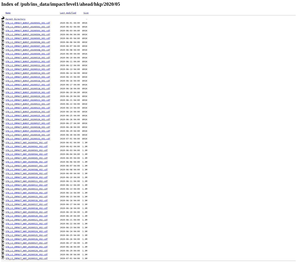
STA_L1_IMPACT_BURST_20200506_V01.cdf (28, 42)
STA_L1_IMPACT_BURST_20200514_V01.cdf (28, 73)
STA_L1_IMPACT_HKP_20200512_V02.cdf (27, 185)
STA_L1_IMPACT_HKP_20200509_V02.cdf (27, 173)
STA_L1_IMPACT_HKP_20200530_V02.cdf (27, 254)
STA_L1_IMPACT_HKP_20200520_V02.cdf (27, 216)
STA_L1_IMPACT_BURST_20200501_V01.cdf (28, 23)
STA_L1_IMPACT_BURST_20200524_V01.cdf (28, 112)
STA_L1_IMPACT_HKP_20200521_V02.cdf (27, 220)
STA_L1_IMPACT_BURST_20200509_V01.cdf (28, 54)
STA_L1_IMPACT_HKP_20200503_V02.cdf (27, 150)
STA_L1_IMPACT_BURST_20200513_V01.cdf (28, 69)
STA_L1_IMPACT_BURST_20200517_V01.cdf (28, 85)
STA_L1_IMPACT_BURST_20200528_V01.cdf (28, 127)
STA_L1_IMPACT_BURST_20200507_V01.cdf (28, 46)
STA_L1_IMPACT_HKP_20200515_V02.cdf (27, 197)
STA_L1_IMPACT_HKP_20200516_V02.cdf (27, 200)
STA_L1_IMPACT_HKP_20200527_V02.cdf (27, 243)
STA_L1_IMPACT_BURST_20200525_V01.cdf (28, 115)
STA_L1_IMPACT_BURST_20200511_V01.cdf (28, 61)
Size (86, 13)
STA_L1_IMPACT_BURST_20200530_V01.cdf (28, 135)
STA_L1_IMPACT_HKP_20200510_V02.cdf (27, 177)
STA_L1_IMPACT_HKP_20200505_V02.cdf (27, 158)
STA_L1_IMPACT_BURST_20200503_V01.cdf (28, 30)
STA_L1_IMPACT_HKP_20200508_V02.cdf (27, 169)
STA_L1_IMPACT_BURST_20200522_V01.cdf (28, 104)
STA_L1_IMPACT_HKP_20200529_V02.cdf (27, 251)
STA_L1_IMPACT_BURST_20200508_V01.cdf (28, 50)
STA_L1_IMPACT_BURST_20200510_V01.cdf (28, 58)
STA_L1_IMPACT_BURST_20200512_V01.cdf (28, 65)
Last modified (68, 13)
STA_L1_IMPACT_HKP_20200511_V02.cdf (27, 181)
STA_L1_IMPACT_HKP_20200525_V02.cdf (27, 235)
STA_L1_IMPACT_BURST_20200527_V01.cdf (28, 123)
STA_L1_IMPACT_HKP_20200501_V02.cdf (27, 142)
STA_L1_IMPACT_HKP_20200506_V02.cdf (27, 162)
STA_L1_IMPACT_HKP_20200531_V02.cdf (27, 258)
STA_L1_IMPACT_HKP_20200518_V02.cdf (27, 208)
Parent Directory (15, 19)
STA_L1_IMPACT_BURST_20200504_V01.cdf (28, 34)
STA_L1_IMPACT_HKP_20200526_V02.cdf (27, 239)
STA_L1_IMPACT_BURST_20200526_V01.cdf (28, 119)
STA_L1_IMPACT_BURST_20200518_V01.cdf (28, 88)
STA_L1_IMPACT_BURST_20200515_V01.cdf (28, 77)
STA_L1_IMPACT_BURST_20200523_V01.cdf (28, 108)
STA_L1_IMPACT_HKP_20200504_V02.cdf (27, 154)
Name (8, 13)
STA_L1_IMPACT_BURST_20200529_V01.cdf (28, 131)
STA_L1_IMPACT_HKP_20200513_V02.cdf (27, 189)
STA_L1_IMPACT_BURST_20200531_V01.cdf (28, 139)
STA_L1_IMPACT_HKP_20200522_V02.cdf (27, 224)
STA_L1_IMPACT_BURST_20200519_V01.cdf (28, 92)
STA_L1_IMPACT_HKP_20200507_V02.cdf (27, 166)
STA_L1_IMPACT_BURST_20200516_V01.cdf (28, 81)
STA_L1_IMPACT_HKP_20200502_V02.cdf (27, 146)
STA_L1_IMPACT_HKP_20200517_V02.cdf (27, 204)
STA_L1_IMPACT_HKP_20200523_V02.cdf (27, 227)
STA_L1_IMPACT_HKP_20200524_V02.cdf (27, 231)
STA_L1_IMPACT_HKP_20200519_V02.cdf (27, 212)
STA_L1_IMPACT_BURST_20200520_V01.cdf (28, 96)
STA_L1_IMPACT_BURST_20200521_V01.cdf (28, 100)
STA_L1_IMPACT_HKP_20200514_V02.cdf (27, 193)
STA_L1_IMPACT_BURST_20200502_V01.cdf (28, 27)
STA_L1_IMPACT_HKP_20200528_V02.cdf (27, 247)
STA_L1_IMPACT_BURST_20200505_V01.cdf (28, 38)
